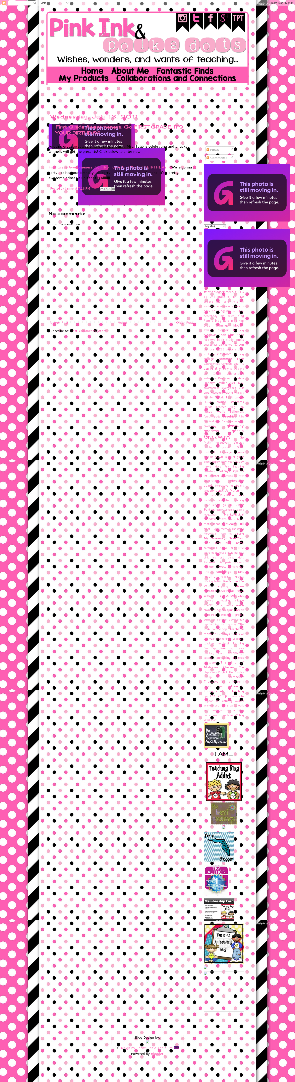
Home (122, 322)
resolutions (210, 591)
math (223, 518)
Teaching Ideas (231, 647)
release (239, 586)
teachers (238, 638)
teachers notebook (217, 643)
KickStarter (227, 495)
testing (208, 657)
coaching (238, 354)
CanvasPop (225, 344)
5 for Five (235, 296)
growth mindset (225, 457)
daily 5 (227, 369)
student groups (232, 615)
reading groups (232, 576)
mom (222, 533)
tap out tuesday (225, 624)
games (233, 421)
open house (218, 552)
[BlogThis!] (106, 189)
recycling (222, 586)
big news (227, 316)
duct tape (237, 383)
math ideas (212, 524)
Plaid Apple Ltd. (161, 1047)
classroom (224, 354)
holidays (224, 471)
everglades (229, 388)
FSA (241, 416)
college (209, 358)
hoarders (209, 471)
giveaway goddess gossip (224, 428)
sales (207, 595)
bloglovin (210, 335)
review (223, 591)
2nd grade (217, 296)
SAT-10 (218, 595)
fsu (206, 421)
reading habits (213, 581)
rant (241, 571)
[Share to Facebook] (113, 189)
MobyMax (210, 533)
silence (239, 600)
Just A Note (227, 490)
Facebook (217, 392)
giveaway (210, 426)
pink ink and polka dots (224, 557)
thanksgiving (221, 657)
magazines (210, 514)
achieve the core (216, 301)
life (231, 505)
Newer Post (59, 322)
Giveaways (217, 436)
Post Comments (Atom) (89, 330)
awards (239, 306)
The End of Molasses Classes (224, 664)
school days (235, 595)
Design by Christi (132, 1047)
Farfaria (219, 397)
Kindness (209, 500)
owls (230, 552)
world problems (223, 715)
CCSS (220, 349)
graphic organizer (217, 447)
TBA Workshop (215, 629)
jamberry (209, 490)
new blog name (229, 543)
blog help (222, 320)
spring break (235, 610)
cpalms (239, 363)
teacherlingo (223, 638)
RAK (206, 572)
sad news (237, 590)
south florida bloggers (224, 607)
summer (209, 619)
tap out (209, 624)
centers (231, 349)
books (239, 339)
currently (212, 368)
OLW (224, 547)
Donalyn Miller (215, 383)
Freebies (229, 416)
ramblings (223, 571)
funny (225, 421)
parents (239, 552)
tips (206, 696)
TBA (241, 624)
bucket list (210, 344)
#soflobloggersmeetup (220, 292)
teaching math (214, 653)
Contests (227, 363)
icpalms (238, 471)
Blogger (157, 1053)
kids (241, 495)
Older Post (184, 322)
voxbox (239, 701)
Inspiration (211, 480)
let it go (219, 505)
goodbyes (222, 442)
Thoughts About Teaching (224, 691)
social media (224, 605)
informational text (232, 476)
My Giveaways (215, 538)
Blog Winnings (216, 325)
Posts (214, 149)
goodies (239, 442)
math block (236, 519)
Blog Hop (237, 321)
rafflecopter (236, 567)
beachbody (210, 316)
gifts (241, 421)
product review (215, 566)
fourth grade (212, 416)
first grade (235, 397)
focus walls (214, 411)
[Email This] (102, 189)
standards (210, 615)
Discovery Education (231, 378)
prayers (239, 562)
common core (231, 358)
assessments (225, 306)
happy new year (223, 461)
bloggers (224, 330)
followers (237, 411)
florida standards (230, 402)
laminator (224, 500)
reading (210, 576)
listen (220, 509)
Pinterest (209, 562)
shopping (224, 600)
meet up (210, 529)
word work (237, 705)
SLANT (208, 605)
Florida (208, 402)
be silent (238, 311)
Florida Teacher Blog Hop (224, 407)
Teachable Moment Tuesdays (224, 631)
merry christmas (232, 529)
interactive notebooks (229, 485)
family (208, 397)
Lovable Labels (234, 509)
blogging (238, 330)
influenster (211, 476)
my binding (236, 533)
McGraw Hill (233, 523)
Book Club (227, 335)
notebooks (210, 548)
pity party (225, 562)
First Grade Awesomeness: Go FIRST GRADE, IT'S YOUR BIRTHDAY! (108, 167)
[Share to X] (110, 189)
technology (236, 653)
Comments (218, 157)
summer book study (230, 619)
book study (225, 339)
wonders (221, 705)
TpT (226, 695)
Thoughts (237, 686)
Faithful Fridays (234, 392)
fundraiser (214, 421)
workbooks (211, 710)
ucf (217, 701)
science (208, 600)
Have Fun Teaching (229, 466)
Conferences (212, 363)
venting (227, 700)
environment (211, 388)
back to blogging (217, 311)
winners (208, 705)
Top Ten (216, 696)
